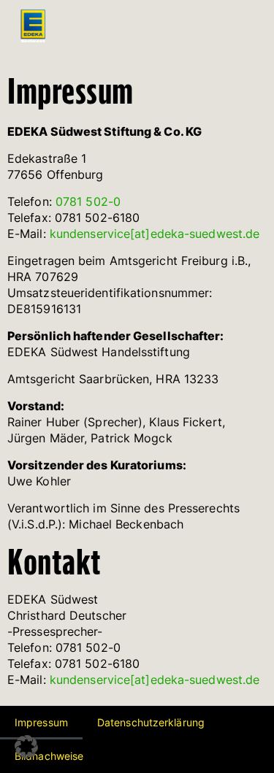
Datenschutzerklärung (151, 722)
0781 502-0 (88, 201)
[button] (26, 746)
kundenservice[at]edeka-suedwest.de (154, 233)
